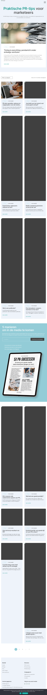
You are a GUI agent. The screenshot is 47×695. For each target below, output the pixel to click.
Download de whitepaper (37, 339)
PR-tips (4, 101)
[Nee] (45, 692)
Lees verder (6, 64)
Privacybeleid (25, 693)
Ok (20, 693)
